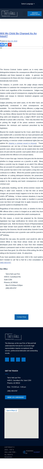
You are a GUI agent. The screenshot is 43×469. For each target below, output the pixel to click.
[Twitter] (6, 44)
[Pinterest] (10, 44)
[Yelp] (24, 360)
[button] (40, 4)
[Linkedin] (18, 360)
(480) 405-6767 (5, 263)
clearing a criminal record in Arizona (22, 143)
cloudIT (36, 452)
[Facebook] (2, 44)
